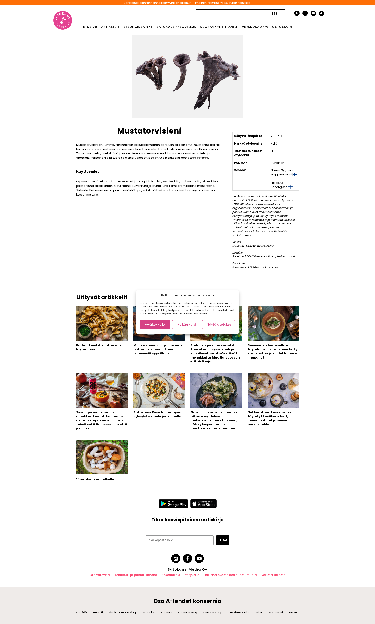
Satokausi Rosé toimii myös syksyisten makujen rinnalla (157, 414)
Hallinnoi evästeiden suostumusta (230, 575)
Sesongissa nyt (138, 27)
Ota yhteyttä (100, 575)
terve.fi (294, 612)
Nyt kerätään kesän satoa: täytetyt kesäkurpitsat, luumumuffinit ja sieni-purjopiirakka (271, 418)
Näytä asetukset (220, 324)
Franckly (149, 612)
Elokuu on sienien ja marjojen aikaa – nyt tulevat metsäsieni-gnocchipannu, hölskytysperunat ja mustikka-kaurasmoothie (215, 420)
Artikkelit (110, 27)
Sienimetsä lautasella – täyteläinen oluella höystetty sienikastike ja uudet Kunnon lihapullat (272, 351)
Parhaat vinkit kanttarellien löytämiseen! (100, 347)
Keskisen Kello (239, 612)
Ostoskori (282, 27)
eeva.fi (98, 612)
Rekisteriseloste (273, 575)
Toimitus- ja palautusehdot (135, 575)
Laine (258, 612)
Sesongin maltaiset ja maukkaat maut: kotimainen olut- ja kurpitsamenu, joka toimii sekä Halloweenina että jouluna (101, 420)
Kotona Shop (212, 612)
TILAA (222, 540)
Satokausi (276, 612)
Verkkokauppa (255, 27)
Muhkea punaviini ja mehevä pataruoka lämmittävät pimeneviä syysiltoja (157, 349)
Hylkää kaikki (187, 324)
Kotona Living (187, 612)
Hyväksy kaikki (155, 324)
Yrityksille (192, 575)
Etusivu (90, 27)
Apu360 (81, 612)
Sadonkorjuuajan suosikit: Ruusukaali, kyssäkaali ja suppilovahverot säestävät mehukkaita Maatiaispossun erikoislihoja (215, 353)
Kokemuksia (171, 575)
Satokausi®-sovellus (176, 27)
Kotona (166, 612)
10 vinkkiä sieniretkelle (95, 479)
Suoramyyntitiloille (219, 27)
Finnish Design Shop (123, 612)
